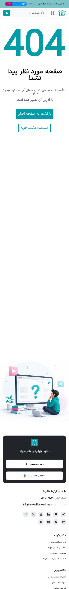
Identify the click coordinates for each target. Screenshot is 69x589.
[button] (52, 13)
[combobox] (27, 13)
